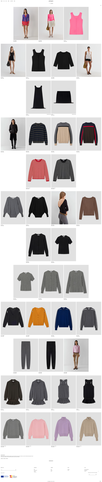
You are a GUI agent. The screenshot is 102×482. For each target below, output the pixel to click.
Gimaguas (2, 458)
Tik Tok (68, 470)
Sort (100, 5)
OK (15, 469)
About (51, 469)
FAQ (34, 469)
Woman (50, 3)
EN (100, 481)
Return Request (35, 470)
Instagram (69, 469)
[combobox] (100, 481)
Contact (51, 470)
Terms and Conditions (86, 469)
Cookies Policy (85, 470)
